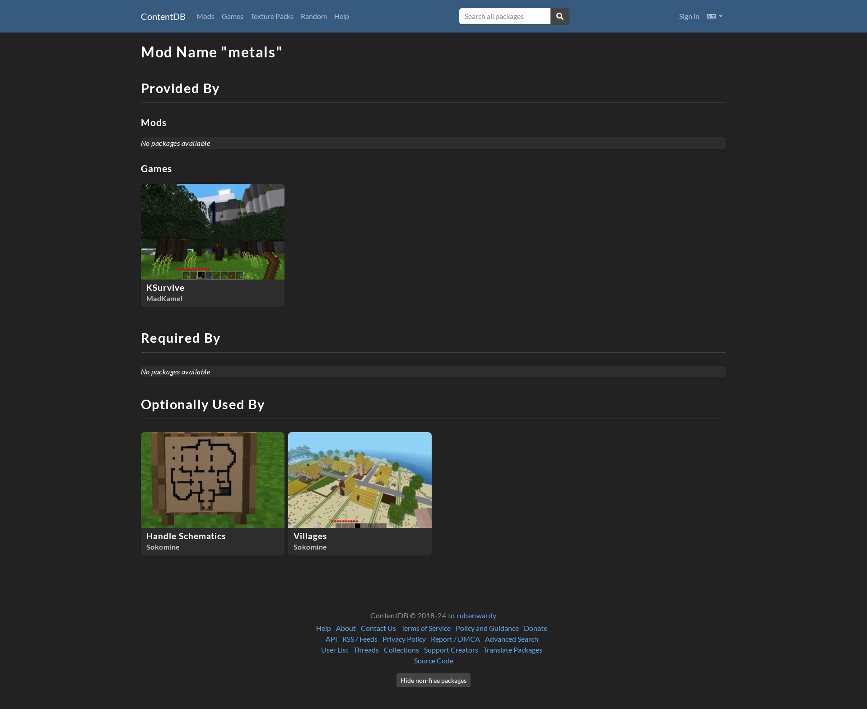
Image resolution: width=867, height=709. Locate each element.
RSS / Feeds (360, 638)
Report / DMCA (455, 638)
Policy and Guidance (487, 628)
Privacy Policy (404, 638)
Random (314, 16)
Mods (205, 16)
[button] (714, 16)
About (346, 628)
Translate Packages (512, 649)
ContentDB (163, 16)
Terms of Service (426, 628)
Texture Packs (272, 16)
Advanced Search (511, 638)
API (331, 638)
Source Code (433, 660)
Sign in (689, 16)
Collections (401, 649)
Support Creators (451, 649)
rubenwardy (477, 615)
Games (232, 16)
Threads (366, 649)
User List (335, 649)
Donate (535, 628)
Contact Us (378, 628)
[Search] (559, 16)
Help (341, 16)
